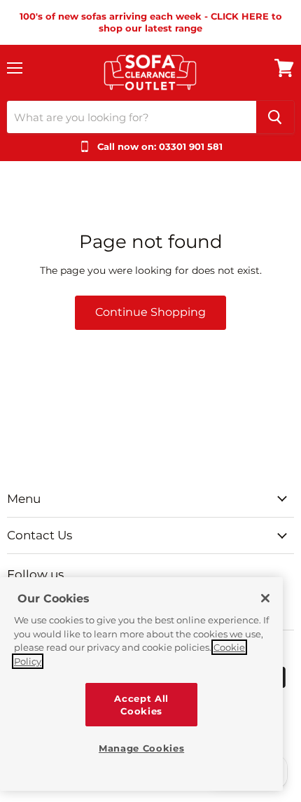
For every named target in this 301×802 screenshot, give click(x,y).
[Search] (275, 117)
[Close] (265, 598)
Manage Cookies (141, 748)
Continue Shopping (150, 312)
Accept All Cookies (141, 705)
